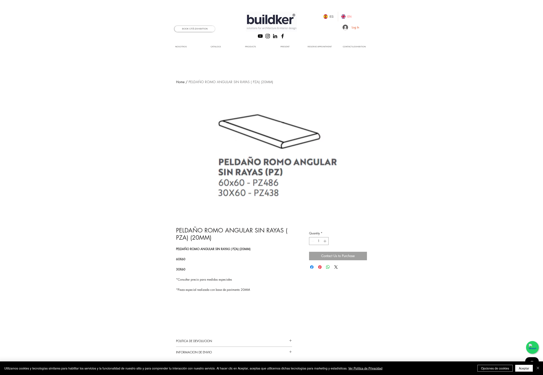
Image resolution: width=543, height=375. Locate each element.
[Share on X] (336, 267)
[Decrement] (312, 241)
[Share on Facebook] (311, 267)
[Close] (537, 368)
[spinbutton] (319, 241)
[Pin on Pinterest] (319, 267)
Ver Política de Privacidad (365, 368)
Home (180, 82)
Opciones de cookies (495, 368)
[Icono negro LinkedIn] (275, 36)
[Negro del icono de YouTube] (260, 36)
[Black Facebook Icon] (282, 36)
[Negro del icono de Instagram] (268, 36)
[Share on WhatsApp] (327, 267)
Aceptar (524, 368)
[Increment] (325, 241)
